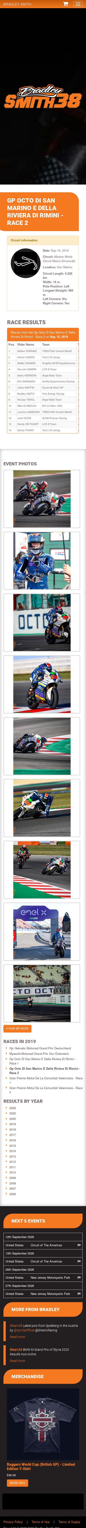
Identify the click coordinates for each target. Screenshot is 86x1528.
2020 (12, 1118)
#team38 (16, 1325)
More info (17, 1483)
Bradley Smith (17, 4)
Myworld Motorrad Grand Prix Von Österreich (39, 1053)
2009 (12, 1178)
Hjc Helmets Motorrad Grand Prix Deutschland (40, 1048)
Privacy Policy (13, 1522)
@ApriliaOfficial (24, 1330)
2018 (12, 1129)
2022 (12, 1113)
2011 (12, 1167)
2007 (12, 1188)
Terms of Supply (69, 1522)
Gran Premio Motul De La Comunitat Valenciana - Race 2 (46, 1090)
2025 (12, 1108)
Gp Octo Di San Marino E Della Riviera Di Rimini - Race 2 (44, 1070)
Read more (17, 1337)
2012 (12, 1161)
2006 (12, 1194)
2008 (12, 1183)
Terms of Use (41, 1522)
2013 (12, 1156)
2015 (12, 1145)
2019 (12, 1124)
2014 (12, 1151)
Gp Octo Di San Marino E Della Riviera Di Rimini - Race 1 (42, 1061)
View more (18, 1028)
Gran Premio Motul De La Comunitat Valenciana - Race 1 (46, 1080)
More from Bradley (35, 1309)
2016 (12, 1140)
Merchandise (27, 1376)
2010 (12, 1172)
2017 (12, 1134)
